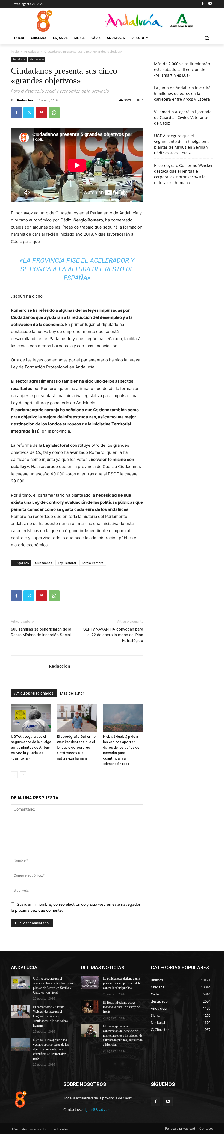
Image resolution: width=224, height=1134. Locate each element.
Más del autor (72, 693)
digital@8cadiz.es (96, 1109)
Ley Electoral (67, 563)
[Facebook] (202, 4)
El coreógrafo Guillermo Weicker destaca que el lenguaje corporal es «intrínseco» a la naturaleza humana (76, 747)
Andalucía (31, 51)
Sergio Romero (93, 563)
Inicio (15, 51)
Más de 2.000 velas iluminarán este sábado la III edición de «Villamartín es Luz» (182, 69)
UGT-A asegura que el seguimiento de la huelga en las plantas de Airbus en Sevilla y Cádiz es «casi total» (31, 747)
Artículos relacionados (34, 693)
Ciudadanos (43, 563)
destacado (37, 59)
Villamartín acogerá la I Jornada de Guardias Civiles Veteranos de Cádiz (182, 117)
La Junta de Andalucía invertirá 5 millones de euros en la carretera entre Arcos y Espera (182, 93)
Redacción (25, 100)
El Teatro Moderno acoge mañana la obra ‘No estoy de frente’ (121, 1007)
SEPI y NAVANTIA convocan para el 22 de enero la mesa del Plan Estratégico (113, 635)
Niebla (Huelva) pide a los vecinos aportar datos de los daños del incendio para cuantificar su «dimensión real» (51, 1049)
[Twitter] (28, 112)
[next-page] (23, 774)
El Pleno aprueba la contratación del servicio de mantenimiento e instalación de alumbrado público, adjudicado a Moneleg (123, 1035)
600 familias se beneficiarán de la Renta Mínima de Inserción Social (41, 632)
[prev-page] (14, 774)
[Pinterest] (41, 112)
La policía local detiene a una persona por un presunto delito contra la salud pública (122, 983)
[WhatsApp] (54, 112)
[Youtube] (210, 4)
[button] (206, 38)
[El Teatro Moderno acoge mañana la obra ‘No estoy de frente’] (90, 1006)
